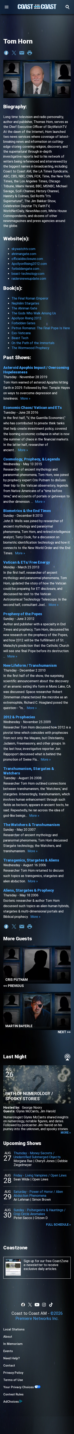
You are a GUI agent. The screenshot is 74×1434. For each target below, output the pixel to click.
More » (25, 398)
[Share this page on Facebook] (6, 53)
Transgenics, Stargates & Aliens (31, 860)
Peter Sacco (23, 1218)
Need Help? (11, 1358)
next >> (64, 1032)
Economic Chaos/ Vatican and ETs (32, 407)
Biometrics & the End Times (27, 511)
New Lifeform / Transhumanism (30, 665)
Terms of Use (13, 1380)
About (7, 1336)
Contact (9, 1365)
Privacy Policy (13, 1373)
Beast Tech (20, 338)
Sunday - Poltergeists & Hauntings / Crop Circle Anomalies (40, 1212)
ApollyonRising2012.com (29, 264)
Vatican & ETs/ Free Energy (26, 562)
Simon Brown (41, 1199)
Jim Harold (48, 1111)
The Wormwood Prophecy (30, 348)
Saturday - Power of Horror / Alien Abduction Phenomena (38, 1194)
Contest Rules (13, 1394)
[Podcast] (67, 1057)
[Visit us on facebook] (23, 1304)
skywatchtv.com (23, 249)
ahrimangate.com (24, 254)
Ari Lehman (21, 1199)
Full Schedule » (58, 1224)
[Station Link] (37, 7)
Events (8, 1351)
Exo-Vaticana (21, 333)
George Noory (32, 1107)
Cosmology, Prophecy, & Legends (31, 459)
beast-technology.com (28, 274)
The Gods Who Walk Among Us (34, 313)
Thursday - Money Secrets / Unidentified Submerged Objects (37, 1155)
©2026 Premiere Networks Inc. (39, 1316)
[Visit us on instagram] (44, 1304)
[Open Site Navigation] (6, 7)
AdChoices (11, 1401)
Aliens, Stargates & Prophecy (28, 890)
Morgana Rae (23, 1161)
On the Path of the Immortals (33, 343)
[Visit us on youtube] (37, 1304)
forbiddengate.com (25, 269)
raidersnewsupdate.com (29, 279)
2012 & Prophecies (19, 717)
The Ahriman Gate (24, 308)
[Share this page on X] (14, 53)
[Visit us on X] (30, 1304)
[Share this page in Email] (22, 53)
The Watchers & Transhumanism (31, 825)
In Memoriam (13, 1344)
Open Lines (40, 1179)
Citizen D (41, 1218)
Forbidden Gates (23, 323)
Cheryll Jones (45, 1161)
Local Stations (13, 1329)
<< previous (13, 986)
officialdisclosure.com (27, 259)
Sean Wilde (22, 1179)
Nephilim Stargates (25, 303)
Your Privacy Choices (18, 1387)
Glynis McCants (27, 1111)
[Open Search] (67, 7)
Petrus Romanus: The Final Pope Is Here (41, 328)
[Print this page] (29, 53)
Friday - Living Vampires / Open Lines (40, 1175)
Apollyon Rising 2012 (27, 318)
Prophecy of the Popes (22, 614)
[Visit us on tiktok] (51, 1304)
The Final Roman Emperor (30, 298)
